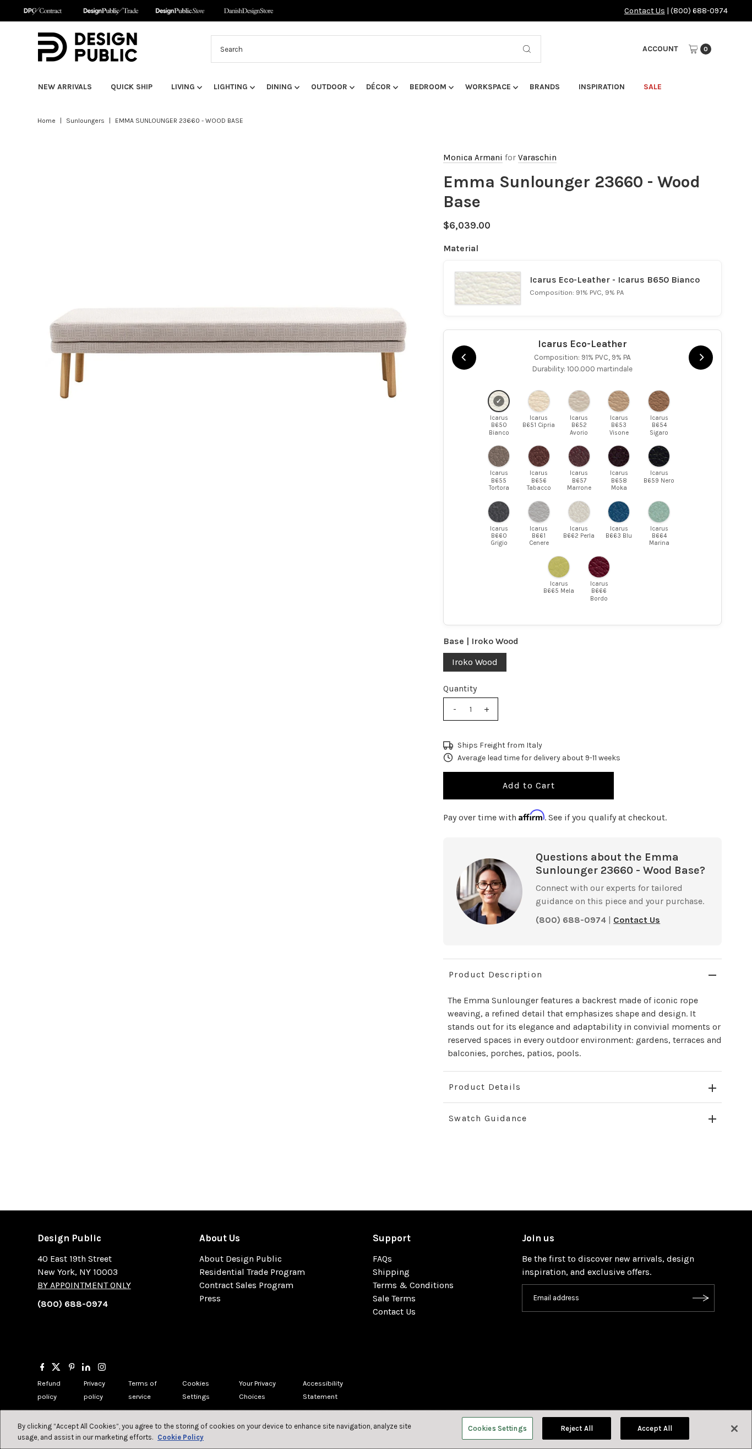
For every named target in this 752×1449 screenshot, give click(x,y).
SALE (653, 86)
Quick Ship (131, 86)
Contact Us (644, 10)
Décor (378, 86)
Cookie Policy (180, 1437)
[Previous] (464, 357)
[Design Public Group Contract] (42, 10)
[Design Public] (179, 10)
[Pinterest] (72, 1368)
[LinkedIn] (86, 1368)
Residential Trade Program (252, 1272)
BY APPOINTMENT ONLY (84, 1285)
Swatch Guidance (488, 1118)
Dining (279, 86)
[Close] (734, 1428)
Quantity (460, 688)
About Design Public (240, 1258)
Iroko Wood (475, 662)
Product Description (495, 974)
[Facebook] (42, 1368)
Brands (545, 86)
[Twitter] (56, 1368)
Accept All (654, 1428)
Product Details (485, 1087)
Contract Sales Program (246, 1285)
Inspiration (602, 86)
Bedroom (428, 86)
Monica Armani (473, 158)
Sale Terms (394, 1298)
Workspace (488, 86)
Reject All (576, 1428)
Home (46, 121)
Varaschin (537, 158)
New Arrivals (65, 86)
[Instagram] (102, 1368)
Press (210, 1298)
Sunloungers (85, 121)
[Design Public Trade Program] (111, 10)
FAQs (382, 1258)
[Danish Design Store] (248, 10)
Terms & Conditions (413, 1285)
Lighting (231, 86)
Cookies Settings (497, 1428)
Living (183, 86)
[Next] (701, 357)
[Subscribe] (701, 1298)
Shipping (391, 1272)
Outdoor (329, 86)
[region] (228, 354)
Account (660, 48)
